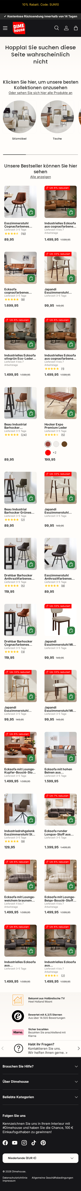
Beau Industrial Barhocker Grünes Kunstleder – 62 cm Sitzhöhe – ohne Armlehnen (18, 515)
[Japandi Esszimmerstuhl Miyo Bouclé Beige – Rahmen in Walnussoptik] (60, 686)
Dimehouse (18, 1171)
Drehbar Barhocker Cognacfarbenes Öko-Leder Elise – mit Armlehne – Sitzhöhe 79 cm (20, 647)
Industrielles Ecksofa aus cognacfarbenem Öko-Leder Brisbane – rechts (60, 360)
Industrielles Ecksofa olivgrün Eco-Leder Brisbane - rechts (20, 358)
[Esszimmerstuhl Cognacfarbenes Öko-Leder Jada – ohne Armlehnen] (20, 202)
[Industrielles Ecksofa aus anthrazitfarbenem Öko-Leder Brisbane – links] (20, 941)
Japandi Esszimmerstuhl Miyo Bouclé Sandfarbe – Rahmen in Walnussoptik (60, 647)
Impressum (9, 1180)
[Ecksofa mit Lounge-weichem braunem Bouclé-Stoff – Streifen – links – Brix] (20, 876)
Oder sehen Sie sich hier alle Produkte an (40, 93)
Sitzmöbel (19, 139)
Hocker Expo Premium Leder (55, 425)
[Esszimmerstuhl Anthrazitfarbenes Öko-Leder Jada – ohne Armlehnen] (60, 554)
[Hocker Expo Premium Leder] (60, 403)
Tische (57, 139)
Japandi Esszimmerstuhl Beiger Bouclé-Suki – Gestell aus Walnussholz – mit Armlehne (59, 517)
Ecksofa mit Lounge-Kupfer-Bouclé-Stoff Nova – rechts (19, 772)
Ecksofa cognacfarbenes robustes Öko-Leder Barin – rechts (19, 294)
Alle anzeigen (40, 177)
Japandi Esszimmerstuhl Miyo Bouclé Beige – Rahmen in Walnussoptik (60, 714)
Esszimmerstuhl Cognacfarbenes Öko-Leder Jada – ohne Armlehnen (17, 228)
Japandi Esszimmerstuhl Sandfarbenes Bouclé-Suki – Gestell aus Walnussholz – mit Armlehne (60, 297)
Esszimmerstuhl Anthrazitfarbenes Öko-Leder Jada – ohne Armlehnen (58, 580)
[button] (76, 28)
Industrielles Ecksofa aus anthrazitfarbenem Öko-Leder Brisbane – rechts (60, 968)
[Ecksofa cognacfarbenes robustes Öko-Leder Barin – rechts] (20, 268)
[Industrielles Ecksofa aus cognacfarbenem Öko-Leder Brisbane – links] (60, 202)
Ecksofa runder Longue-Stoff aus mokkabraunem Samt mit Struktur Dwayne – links (60, 837)
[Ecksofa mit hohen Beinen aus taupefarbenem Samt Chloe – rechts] (60, 748)
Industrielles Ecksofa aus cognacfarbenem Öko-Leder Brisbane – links (60, 228)
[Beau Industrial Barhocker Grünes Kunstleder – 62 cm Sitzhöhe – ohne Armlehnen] (20, 488)
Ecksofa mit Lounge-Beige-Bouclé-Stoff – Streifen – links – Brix (59, 900)
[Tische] (57, 116)
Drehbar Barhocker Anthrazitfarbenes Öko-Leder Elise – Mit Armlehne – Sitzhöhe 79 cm (20, 581)
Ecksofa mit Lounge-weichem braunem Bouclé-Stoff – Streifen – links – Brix (19, 902)
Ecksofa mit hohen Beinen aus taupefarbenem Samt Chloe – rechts (60, 774)
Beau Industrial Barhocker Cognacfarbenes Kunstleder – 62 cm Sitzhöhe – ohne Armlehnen (18, 432)
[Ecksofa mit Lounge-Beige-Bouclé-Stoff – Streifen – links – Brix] (60, 876)
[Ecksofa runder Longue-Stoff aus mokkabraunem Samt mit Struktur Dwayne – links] (60, 810)
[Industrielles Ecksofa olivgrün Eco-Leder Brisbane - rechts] (20, 334)
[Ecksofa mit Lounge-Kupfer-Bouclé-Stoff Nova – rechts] (20, 748)
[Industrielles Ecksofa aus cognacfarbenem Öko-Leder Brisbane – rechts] (60, 334)
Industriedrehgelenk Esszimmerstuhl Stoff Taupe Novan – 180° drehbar (20, 836)
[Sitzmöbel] (19, 116)
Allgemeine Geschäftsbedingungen (52, 1177)
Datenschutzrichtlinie (15, 1177)
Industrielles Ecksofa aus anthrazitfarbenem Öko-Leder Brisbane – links (20, 968)
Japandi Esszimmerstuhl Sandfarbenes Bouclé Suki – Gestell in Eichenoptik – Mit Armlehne (20, 716)
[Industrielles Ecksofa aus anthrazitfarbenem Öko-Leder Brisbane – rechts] (60, 941)
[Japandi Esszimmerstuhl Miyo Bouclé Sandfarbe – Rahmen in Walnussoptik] (60, 620)
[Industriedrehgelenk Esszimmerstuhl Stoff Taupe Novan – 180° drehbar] (20, 810)
